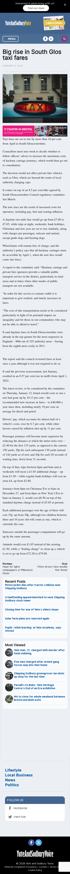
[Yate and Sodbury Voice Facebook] (45, 38)
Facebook (20, 808)
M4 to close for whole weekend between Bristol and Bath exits (39, 698)
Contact (43, 866)
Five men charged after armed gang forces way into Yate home (36, 663)
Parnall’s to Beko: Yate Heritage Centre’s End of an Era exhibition (34, 686)
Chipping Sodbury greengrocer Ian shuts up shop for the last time (39, 675)
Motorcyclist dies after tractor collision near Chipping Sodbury (33, 586)
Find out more (36, 8)
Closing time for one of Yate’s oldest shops (32, 609)
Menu (11, 38)
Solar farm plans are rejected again (27, 618)
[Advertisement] (35, 731)
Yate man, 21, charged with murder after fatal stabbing (39, 652)
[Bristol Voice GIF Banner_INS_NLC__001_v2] (35, 130)
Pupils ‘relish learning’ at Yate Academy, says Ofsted (33, 629)
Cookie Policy (35, 870)
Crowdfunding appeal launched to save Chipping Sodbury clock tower (35, 599)
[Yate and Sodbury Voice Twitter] (51, 38)
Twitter (20, 816)
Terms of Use (56, 866)
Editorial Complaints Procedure (21, 866)
